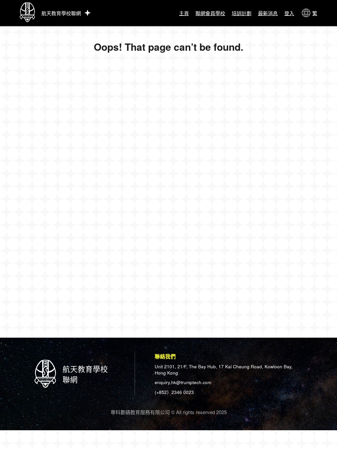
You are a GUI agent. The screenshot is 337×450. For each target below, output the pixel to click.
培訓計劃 (241, 13)
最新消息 (268, 13)
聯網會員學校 (210, 13)
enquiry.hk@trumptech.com (183, 382)
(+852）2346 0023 (174, 392)
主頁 (184, 13)
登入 (289, 13)
